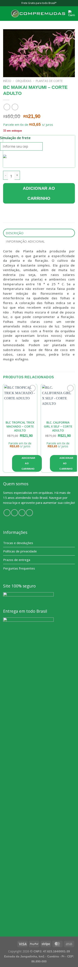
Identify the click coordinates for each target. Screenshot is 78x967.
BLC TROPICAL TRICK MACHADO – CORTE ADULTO (20, 426)
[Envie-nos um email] (29, 512)
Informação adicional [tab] (25, 241)
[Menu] (5, 13)
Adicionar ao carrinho (39, 193)
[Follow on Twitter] (22, 512)
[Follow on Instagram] (14, 512)
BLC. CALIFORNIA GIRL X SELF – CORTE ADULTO (58, 426)
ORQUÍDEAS (23, 81)
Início (7, 81)
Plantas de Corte (49, 81)
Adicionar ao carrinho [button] (28, 463)
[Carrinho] (71, 13)
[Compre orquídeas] (38, 14)
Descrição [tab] (15, 233)
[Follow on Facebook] (7, 512)
